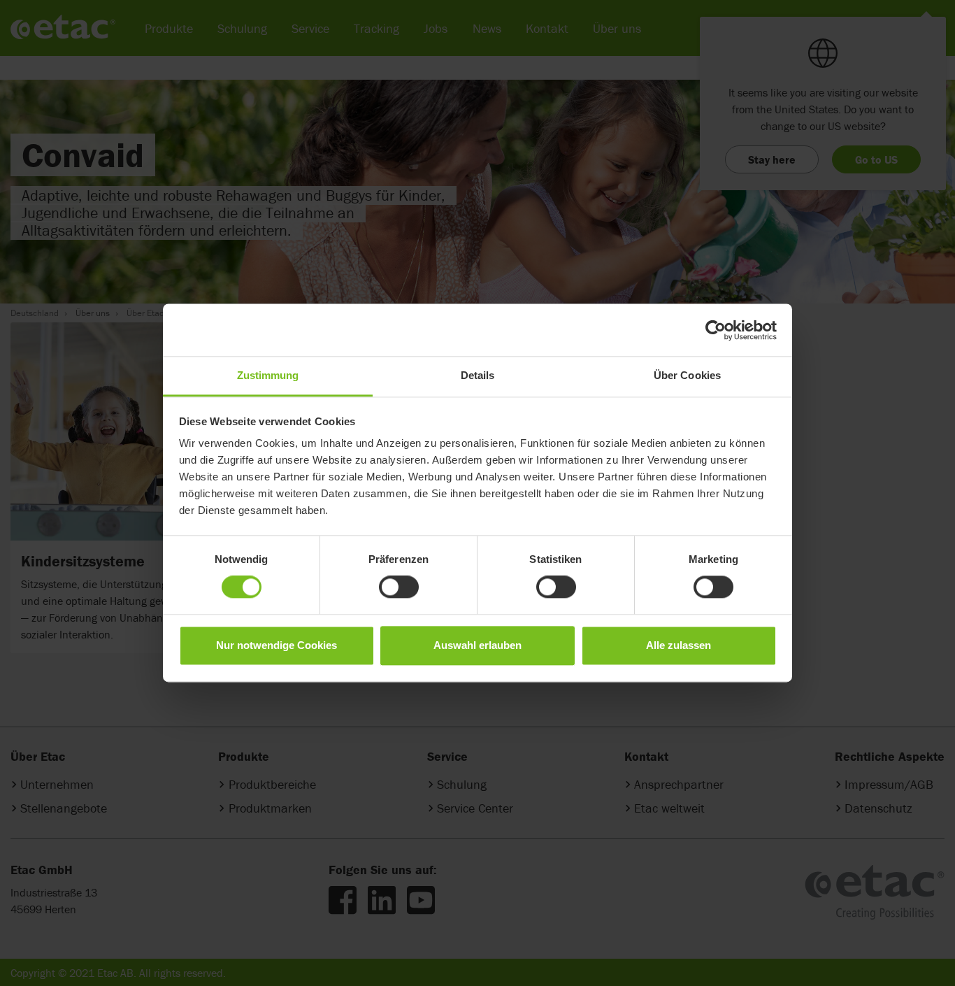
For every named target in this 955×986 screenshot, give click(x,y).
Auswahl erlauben (477, 645)
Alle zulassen (678, 645)
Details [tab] (478, 375)
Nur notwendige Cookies (276, 645)
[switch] (399, 587)
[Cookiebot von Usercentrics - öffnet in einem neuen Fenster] (715, 330)
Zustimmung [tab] (268, 375)
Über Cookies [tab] (687, 375)
